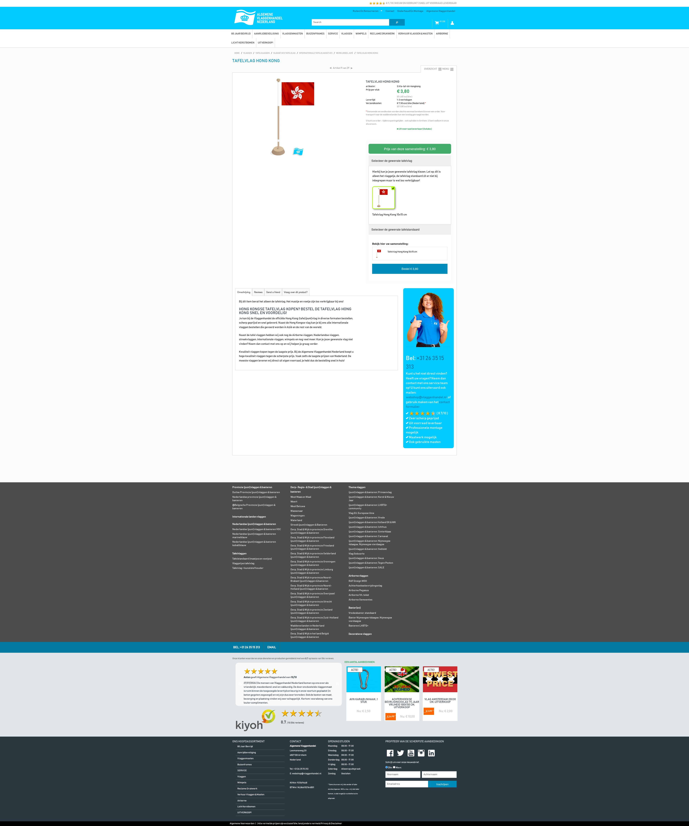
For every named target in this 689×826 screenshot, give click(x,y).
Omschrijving (243, 292)
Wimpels (361, 34)
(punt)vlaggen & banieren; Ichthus (367, 527)
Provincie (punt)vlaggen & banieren (252, 487)
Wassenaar (296, 511)
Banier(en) (355, 608)
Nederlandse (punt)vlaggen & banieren (254, 524)
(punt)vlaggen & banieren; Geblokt (368, 549)
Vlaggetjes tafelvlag (243, 563)
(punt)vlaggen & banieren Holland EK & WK (372, 522)
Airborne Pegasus (359, 590)
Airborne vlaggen (358, 576)
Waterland (296, 520)
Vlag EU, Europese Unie (361, 513)
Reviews (258, 292)
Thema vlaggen (357, 487)
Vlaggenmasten (292, 34)
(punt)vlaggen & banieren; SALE (366, 567)
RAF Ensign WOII (358, 581)
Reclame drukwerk (382, 34)
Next (337, 684)
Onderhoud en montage (410, 11)
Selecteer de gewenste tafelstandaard (395, 229)
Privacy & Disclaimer (331, 823)
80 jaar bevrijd (241, 34)
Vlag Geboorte (357, 554)
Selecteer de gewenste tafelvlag (391, 161)
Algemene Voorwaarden (242, 823)
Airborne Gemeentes (360, 599)
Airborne (442, 34)
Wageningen (297, 515)
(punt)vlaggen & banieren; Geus (366, 558)
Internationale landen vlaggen (249, 517)
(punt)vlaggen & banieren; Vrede (367, 517)
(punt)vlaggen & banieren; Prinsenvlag (370, 492)
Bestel (410, 269)
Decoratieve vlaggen (360, 634)
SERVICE (333, 34)
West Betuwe (297, 506)
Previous (240, 684)
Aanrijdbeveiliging (266, 34)
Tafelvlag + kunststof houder (247, 568)
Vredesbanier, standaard (362, 613)
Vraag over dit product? (296, 292)
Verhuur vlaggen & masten (415, 34)
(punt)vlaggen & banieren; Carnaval (368, 536)
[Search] (397, 22)
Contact (390, 11)
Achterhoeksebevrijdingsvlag (365, 585)
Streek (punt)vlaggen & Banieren (308, 525)
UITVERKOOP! (265, 42)
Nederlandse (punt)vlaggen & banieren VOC (256, 529)
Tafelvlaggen (239, 553)
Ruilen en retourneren (364, 12)
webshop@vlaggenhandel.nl (426, 397)
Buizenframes (315, 34)
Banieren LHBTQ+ (358, 626)
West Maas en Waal (300, 497)
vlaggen (346, 34)
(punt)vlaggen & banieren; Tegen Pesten (371, 563)
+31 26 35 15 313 (301, 769)
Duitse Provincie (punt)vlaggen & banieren (256, 492)
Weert (293, 501)
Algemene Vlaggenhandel (440, 11)
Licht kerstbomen (242, 42)
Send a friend (273, 292)
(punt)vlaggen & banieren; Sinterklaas (370, 531)
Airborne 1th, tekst (359, 595)
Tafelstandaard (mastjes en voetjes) (252, 559)
